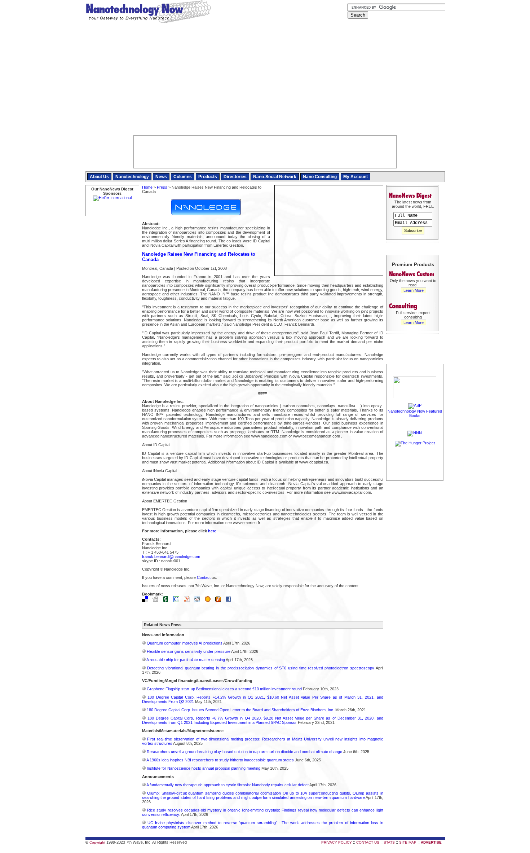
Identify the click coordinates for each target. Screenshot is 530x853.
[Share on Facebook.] (230, 600)
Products (207, 176)
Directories (235, 176)
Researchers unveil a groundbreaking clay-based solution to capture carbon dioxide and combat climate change (244, 751)
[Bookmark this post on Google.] (178, 600)
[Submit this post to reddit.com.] (199, 600)
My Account (355, 176)
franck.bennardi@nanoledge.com (171, 556)
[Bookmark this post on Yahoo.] (188, 600)
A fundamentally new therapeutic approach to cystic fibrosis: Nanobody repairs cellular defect (227, 785)
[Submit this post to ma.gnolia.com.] (209, 600)
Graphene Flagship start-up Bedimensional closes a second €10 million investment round (224, 689)
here (212, 531)
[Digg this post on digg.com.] (157, 600)
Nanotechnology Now (148, 12)
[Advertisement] (265, 81)
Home (147, 187)
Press (162, 187)
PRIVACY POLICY (336, 842)
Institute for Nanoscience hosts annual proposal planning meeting (203, 768)
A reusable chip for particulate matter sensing (185, 660)
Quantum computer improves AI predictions (184, 643)
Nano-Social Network (274, 176)
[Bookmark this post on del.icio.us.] (146, 600)
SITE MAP (407, 842)
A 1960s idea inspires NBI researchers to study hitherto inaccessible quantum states (220, 760)
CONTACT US (367, 842)
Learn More (413, 290)
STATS (389, 842)
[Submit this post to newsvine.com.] (167, 600)
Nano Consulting (320, 176)
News (161, 176)
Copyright (97, 842)
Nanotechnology (132, 176)
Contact (204, 577)
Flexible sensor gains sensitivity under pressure (188, 651)
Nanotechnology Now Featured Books (415, 413)
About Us (99, 176)
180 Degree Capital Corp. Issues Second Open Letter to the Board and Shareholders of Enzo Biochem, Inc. (240, 710)
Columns (182, 176)
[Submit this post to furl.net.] (220, 600)
